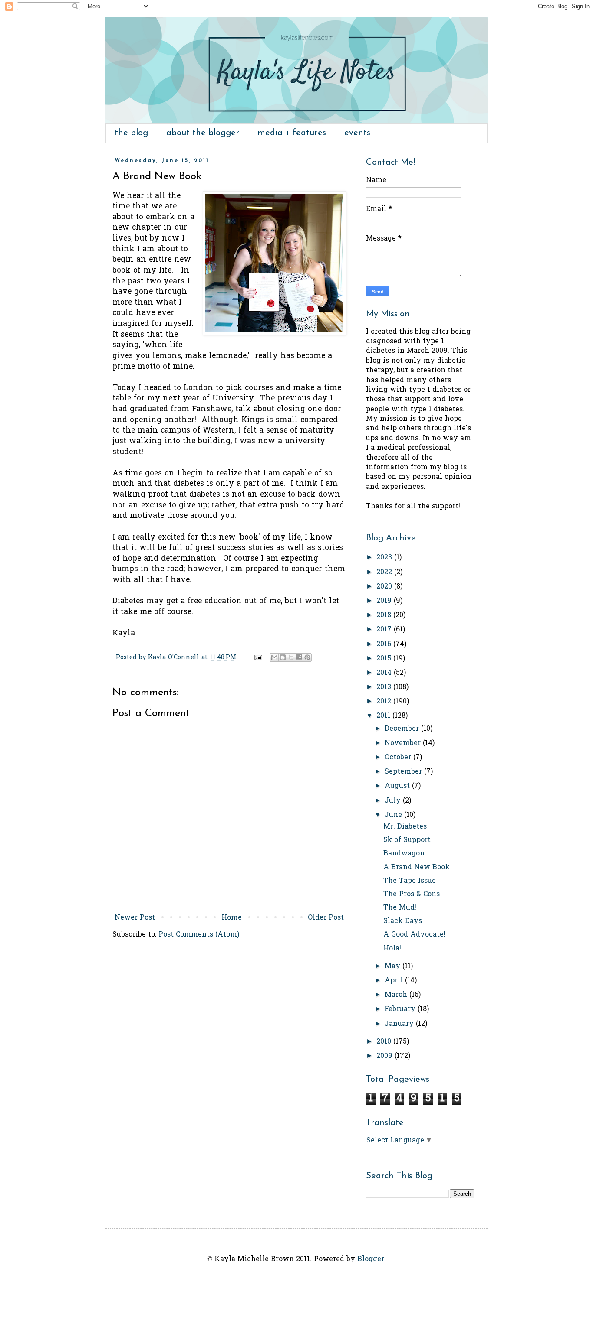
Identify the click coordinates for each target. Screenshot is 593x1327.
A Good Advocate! (414, 935)
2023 (385, 558)
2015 (384, 659)
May (393, 966)
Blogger (370, 1259)
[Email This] (274, 657)
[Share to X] (291, 657)
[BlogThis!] (282, 657)
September (404, 772)
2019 (385, 601)
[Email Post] (257, 657)
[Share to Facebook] (299, 657)
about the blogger (202, 133)
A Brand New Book (416, 867)
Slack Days (402, 921)
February (401, 1009)
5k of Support (407, 840)
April (395, 981)
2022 (385, 572)
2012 (384, 701)
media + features (291, 133)
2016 (384, 644)
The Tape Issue (409, 881)
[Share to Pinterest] (307, 657)
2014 (385, 673)
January (400, 1024)
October (399, 757)
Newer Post (135, 918)
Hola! (392, 948)
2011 (384, 716)
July (394, 801)
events (357, 133)
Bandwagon (404, 854)
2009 (385, 1056)
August (398, 786)
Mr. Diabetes (405, 827)
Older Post (326, 918)
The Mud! (399, 908)
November (404, 743)
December (403, 729)
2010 (384, 1042)
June (394, 815)
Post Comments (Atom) (198, 935)
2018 (384, 615)
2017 (385, 629)
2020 (385, 587)
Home (231, 918)
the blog (131, 133)
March (397, 995)
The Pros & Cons (411, 894)
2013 (384, 687)
